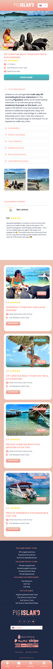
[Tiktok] (29, 621)
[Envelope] (33, 621)
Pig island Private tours (26, 562)
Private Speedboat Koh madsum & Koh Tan (27, 514)
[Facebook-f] (20, 621)
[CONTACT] (44, 663)
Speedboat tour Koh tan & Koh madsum (25, 309)
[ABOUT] (18, 663)
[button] (2, 31)
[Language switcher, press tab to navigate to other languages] (42, 5)
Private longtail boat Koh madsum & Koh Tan (23, 446)
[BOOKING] (30, 663)
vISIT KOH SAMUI (26, 591)
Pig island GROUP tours (26, 548)
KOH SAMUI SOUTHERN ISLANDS (26, 577)
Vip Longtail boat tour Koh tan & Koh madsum (25, 56)
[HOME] (7, 663)
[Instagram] (24, 621)
